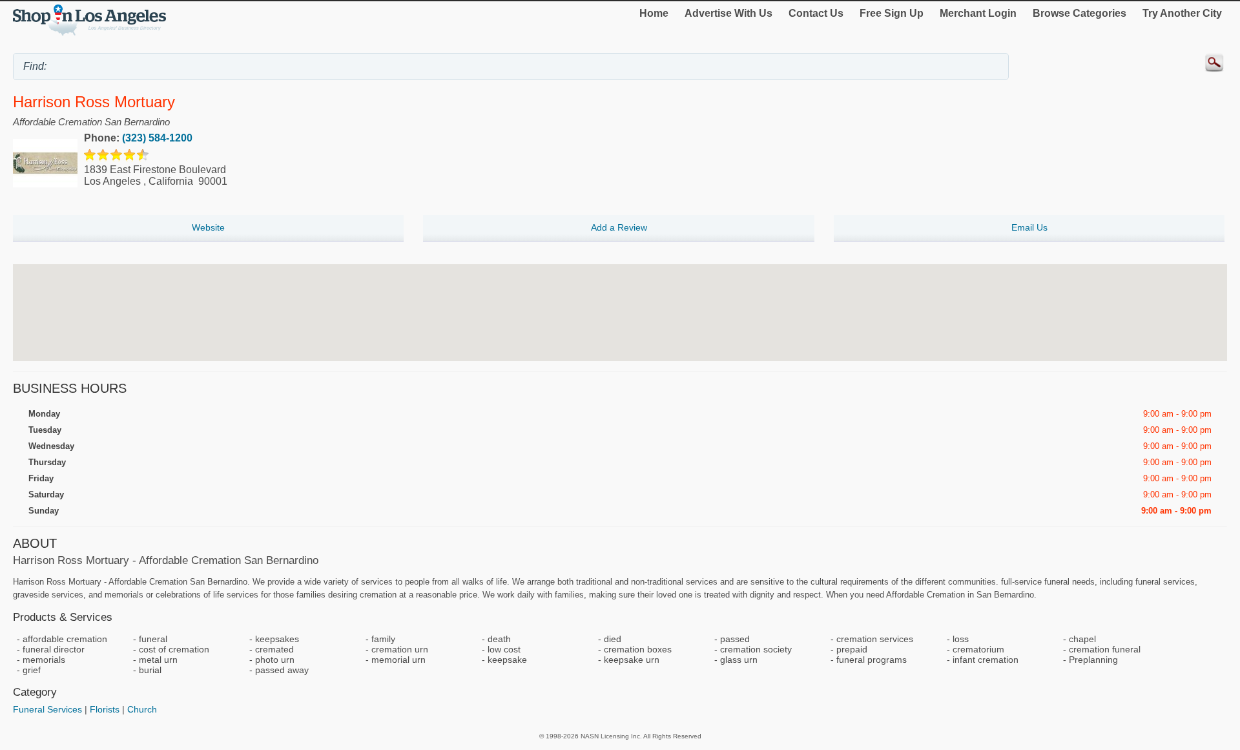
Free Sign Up (892, 13)
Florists (104, 709)
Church (142, 709)
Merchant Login (978, 13)
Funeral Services (47, 709)
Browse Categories (1079, 13)
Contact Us (816, 13)
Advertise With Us (728, 13)
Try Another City (1182, 13)
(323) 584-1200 (157, 137)
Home (653, 13)
